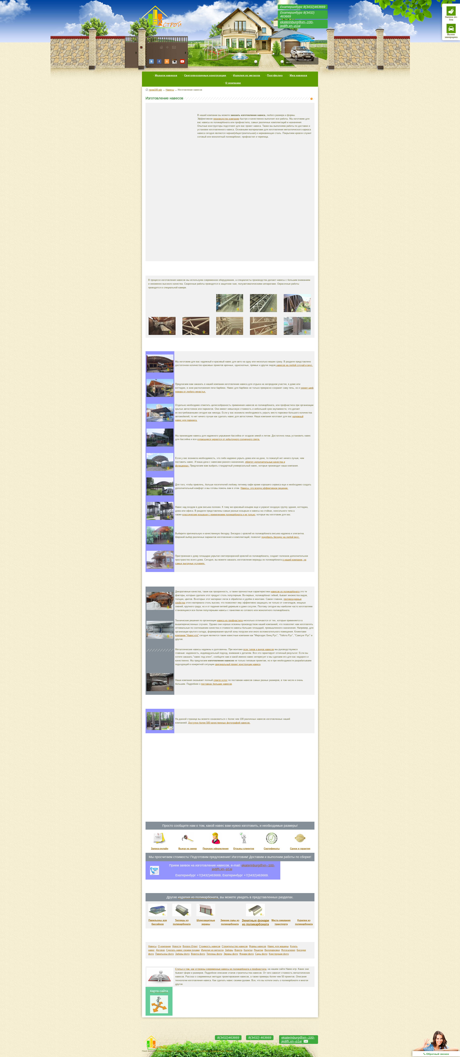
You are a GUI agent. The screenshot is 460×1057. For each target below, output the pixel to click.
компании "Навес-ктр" (187, 635)
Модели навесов (166, 75)
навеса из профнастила (230, 620)
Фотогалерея (288, 950)
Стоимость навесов (209, 946)
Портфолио (275, 75)
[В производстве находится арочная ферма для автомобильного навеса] (195, 313)
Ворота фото (198, 954)
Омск (186, 1051)
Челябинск (203, 1051)
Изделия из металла (246, 75)
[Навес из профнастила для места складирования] (159, 637)
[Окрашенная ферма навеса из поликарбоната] (195, 336)
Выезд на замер (187, 848)
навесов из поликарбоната (285, 591)
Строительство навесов (235, 946)
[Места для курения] (303, 915)
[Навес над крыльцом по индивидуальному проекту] (159, 519)
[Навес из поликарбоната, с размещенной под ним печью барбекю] (159, 396)
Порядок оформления (216, 848)
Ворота (238, 950)
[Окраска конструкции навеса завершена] (263, 336)
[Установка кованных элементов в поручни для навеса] (263, 313)
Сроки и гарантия (300, 848)
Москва (229, 1051)
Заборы (229, 950)
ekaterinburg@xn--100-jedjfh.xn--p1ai (296, 24)
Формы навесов (257, 946)
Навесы (170, 89)
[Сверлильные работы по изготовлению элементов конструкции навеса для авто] (229, 313)
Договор (160, 950)
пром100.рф (155, 89)
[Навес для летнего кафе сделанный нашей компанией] (159, 494)
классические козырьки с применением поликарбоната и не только (218, 514)
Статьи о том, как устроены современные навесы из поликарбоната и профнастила (220, 969)
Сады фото (261, 954)
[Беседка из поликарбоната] (159, 543)
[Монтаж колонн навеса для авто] (297, 336)
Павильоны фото (164, 954)
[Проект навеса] (159, 664)
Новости (176, 946)
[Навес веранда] (159, 568)
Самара (178, 1051)
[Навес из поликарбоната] (159, 609)
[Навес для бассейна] (159, 445)
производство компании (226, 118)
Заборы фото (182, 954)
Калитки (248, 950)
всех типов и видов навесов (258, 649)
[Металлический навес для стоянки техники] (159, 421)
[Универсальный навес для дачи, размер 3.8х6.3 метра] (159, 470)
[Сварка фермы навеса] (162, 313)
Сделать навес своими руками (183, 950)
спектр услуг (220, 680)
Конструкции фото (279, 954)
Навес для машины (278, 946)
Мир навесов (298, 75)
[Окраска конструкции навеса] (229, 336)
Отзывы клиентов (243, 848)
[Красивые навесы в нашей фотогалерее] (159, 729)
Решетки (258, 950)
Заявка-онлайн (159, 848)
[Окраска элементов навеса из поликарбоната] (162, 336)
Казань (193, 1051)
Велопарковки (272, 950)
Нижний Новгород (165, 1051)
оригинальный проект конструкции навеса (237, 664)
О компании (233, 82)
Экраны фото (231, 954)
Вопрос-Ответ (190, 946)
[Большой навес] (159, 690)
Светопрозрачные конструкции (205, 75)
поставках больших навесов (216, 684)
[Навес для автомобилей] (159, 371)
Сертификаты (272, 848)
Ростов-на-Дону (217, 1051)
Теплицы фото (214, 954)
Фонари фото (246, 954)
